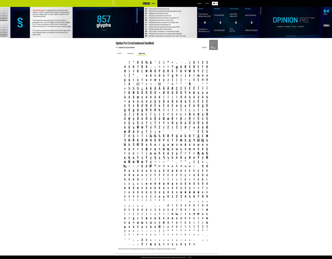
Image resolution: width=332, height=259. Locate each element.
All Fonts (146, 3)
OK (190, 257)
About (154, 3)
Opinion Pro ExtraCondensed (127, 47)
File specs (131, 53)
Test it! (119, 53)
